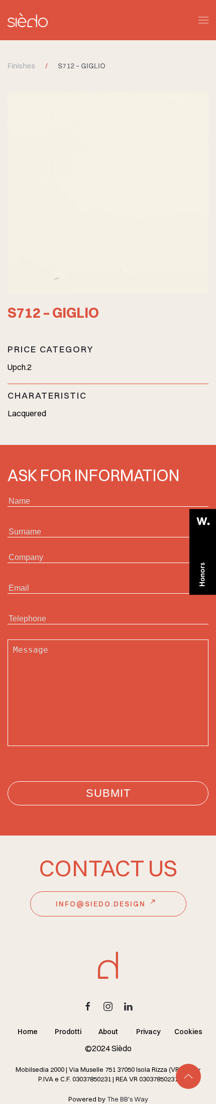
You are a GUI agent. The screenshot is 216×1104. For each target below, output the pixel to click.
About (108, 1031)
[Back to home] (28, 20)
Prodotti (68, 1031)
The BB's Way (127, 1099)
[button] (203, 20)
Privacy (148, 1031)
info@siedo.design (101, 903)
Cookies (188, 1031)
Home (28, 1031)
